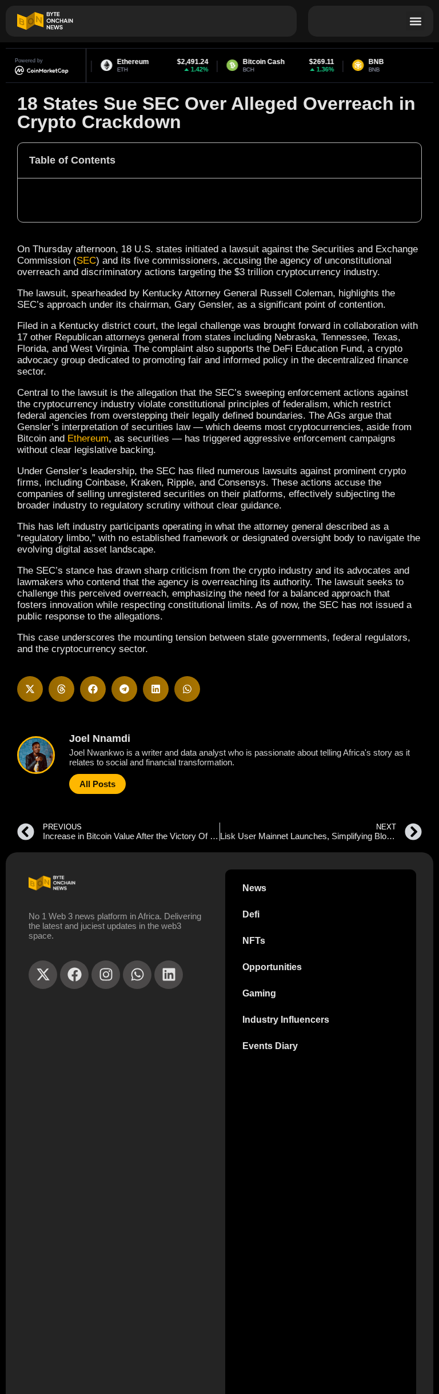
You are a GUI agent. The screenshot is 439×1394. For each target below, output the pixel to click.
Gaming (259, 993)
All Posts (97, 784)
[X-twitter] (43, 974)
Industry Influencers (285, 1019)
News (254, 888)
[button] (415, 20)
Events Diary (270, 1046)
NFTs (253, 941)
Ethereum (88, 438)
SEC (86, 260)
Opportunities (272, 967)
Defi (251, 914)
